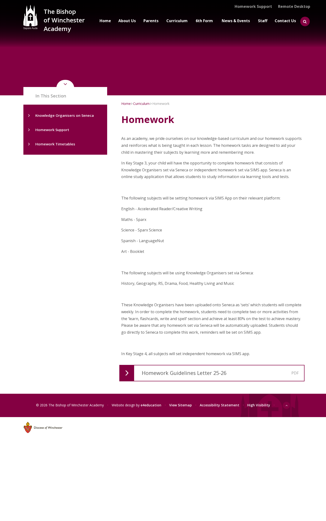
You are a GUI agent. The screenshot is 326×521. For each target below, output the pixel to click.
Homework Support (52, 129)
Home (126, 103)
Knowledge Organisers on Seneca (64, 115)
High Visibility (258, 405)
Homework (160, 103)
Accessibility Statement (219, 405)
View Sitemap (180, 405)
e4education (151, 405)
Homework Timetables (55, 144)
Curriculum (141, 103)
